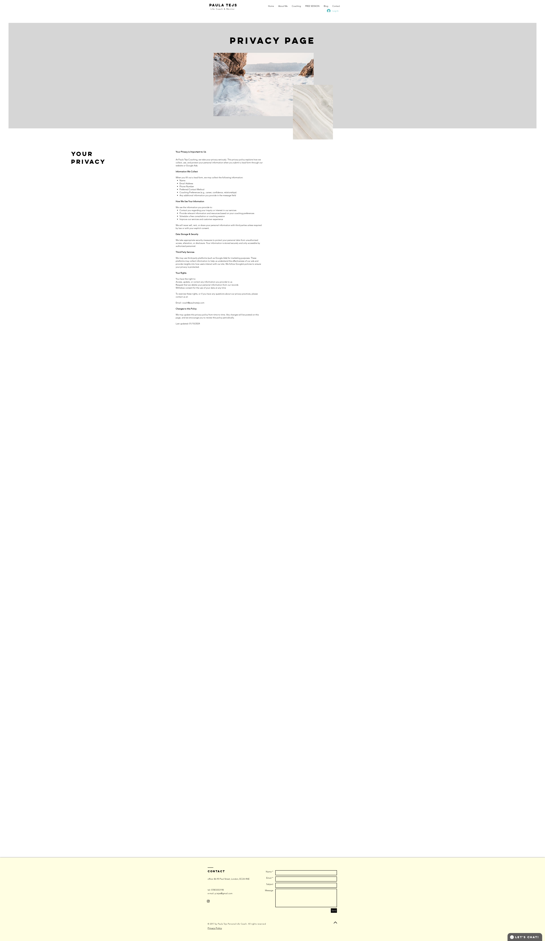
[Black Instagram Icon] (208, 901)
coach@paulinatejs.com (193, 302)
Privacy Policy (215, 928)
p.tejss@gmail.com (223, 893)
